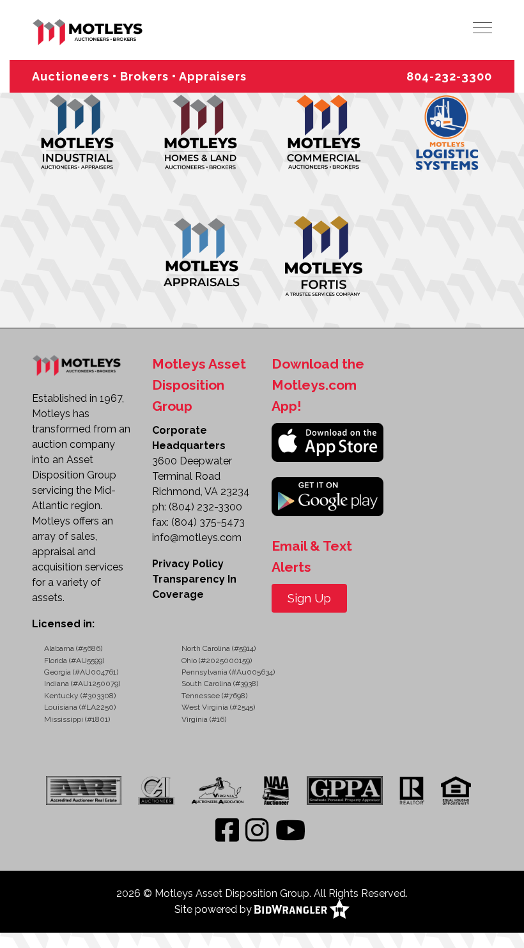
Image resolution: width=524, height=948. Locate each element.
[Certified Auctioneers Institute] (156, 790)
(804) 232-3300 (205, 507)
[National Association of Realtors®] (411, 790)
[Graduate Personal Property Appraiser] (344, 790)
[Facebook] (227, 830)
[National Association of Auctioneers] (275, 790)
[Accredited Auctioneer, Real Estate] (87, 790)
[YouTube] (290, 830)
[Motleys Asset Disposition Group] (88, 30)
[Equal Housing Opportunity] (456, 790)
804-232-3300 (449, 76)
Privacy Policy (188, 564)
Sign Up (309, 598)
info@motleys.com (197, 537)
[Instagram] (257, 830)
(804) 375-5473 (208, 522)
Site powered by (214, 909)
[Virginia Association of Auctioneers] (218, 790)
